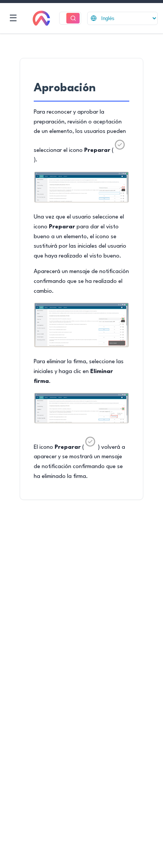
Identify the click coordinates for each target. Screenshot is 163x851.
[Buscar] (73, 18)
